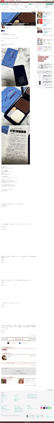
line (49, 408)
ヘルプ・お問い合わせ (17, 407)
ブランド (9, 2)
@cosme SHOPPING (32, 394)
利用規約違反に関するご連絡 (18, 408)
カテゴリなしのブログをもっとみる (29, 385)
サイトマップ (29, 407)
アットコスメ (4, 9)
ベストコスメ (34, 2)
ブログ (12, 2)
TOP (2, 2)
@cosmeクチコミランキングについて (32, 408)
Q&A (14, 2)
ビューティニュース (17, 397)
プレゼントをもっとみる (48, 87)
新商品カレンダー (17, 399)
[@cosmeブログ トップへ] (6, 4)
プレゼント (16, 396)
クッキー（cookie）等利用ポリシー (6, 409)
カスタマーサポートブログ (18, 409)
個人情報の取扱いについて (5, 408)
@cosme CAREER (32, 397)
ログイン (51, 0)
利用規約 (2, 407)
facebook (47, 408)
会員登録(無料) (47, 0)
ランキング (5, 2)
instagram (41, 408)
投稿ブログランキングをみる (47, 35)
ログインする (18, 371)
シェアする (4, 31)
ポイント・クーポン (4, 398)
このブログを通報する (33, 365)
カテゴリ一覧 (30, 2)
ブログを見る (32, 335)
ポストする (2, 31)
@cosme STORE (31, 396)
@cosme (5, 395)
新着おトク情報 (18, 0)
